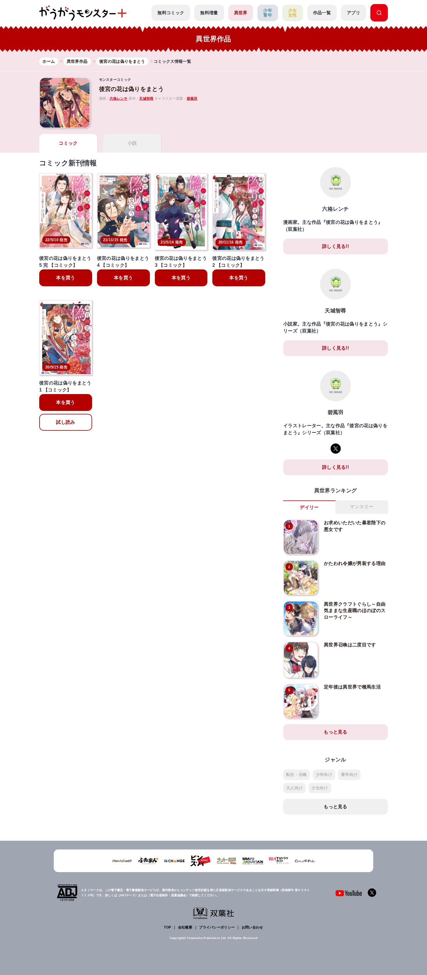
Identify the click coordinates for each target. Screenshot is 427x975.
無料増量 (209, 12)
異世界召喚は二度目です (350, 644)
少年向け (324, 774)
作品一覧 (322, 12)
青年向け (349, 774)
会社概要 (185, 927)
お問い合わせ (252, 927)
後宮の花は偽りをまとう (131, 89)
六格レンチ (119, 98)
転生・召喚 (296, 774)
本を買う (65, 277)
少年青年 (267, 13)
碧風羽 (192, 98)
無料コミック (170, 12)
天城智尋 (146, 98)
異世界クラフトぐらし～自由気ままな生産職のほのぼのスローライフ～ (354, 611)
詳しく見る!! (335, 246)
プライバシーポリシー (217, 927)
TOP (167, 927)
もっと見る (335, 731)
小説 (132, 143)
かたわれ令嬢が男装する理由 (354, 563)
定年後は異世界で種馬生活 (352, 686)
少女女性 (292, 13)
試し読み (65, 422)
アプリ (353, 12)
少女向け (319, 788)
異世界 (240, 12)
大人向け (294, 788)
